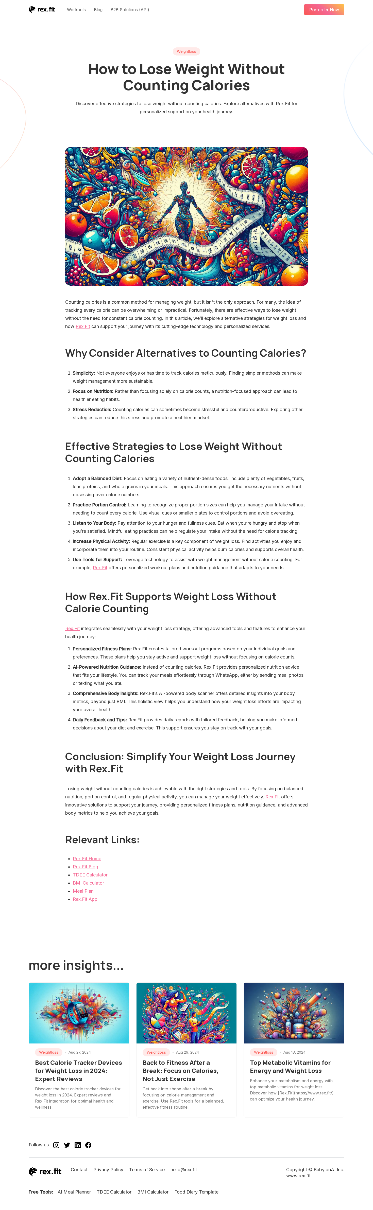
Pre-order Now (324, 9)
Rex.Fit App (85, 899)
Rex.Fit (83, 326)
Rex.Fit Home (87, 858)
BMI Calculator (88, 883)
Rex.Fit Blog (85, 866)
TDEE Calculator (90, 874)
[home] (42, 10)
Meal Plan (83, 891)
